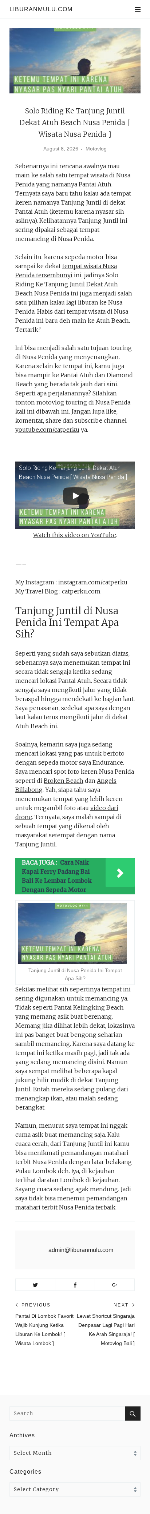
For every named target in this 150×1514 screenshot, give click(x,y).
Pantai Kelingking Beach (89, 1007)
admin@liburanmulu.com (80, 1250)
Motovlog (96, 149)
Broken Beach (63, 780)
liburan (88, 302)
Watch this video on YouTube (74, 535)
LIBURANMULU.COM (40, 9)
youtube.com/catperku (47, 429)
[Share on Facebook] (75, 1284)
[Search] (133, 1413)
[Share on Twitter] (35, 1284)
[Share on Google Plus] (114, 1284)
